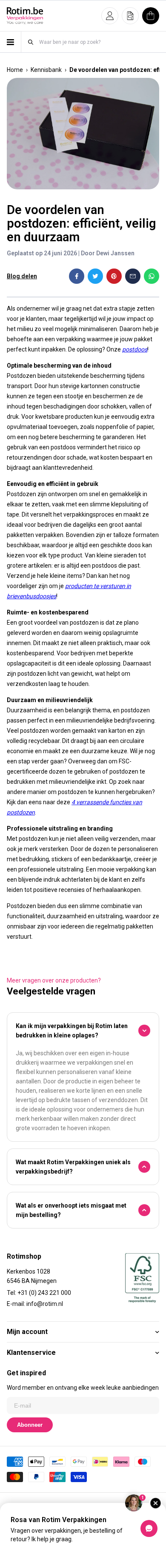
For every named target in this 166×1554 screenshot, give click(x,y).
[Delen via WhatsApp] (151, 276)
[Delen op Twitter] (95, 276)
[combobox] (98, 41)
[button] (109, 15)
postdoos (134, 349)
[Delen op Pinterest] (114, 276)
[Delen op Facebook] (76, 276)
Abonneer (30, 1425)
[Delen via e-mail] (132, 276)
